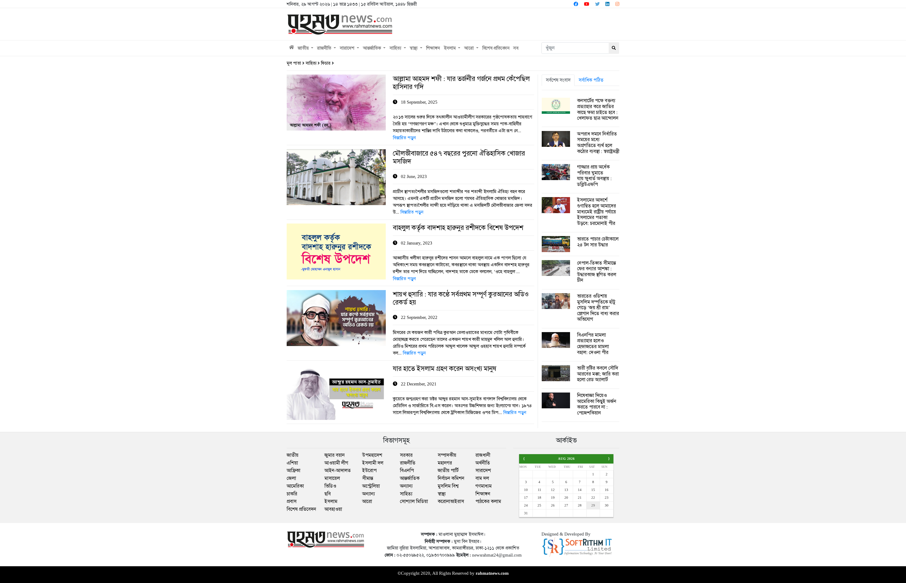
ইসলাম (450, 48)
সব (515, 48)
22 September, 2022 (461, 305)
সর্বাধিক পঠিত (591, 80)
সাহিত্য (396, 48)
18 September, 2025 (461, 90)
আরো (469, 48)
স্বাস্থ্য (414, 48)
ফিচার (326, 63)
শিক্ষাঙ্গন (433, 48)
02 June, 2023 (459, 164)
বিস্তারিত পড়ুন (404, 137)
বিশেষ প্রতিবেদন (495, 48)
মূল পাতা (294, 63)
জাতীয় (304, 48)
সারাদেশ (348, 48)
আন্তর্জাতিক (372, 48)
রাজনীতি (324, 48)
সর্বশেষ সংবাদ (558, 80)
